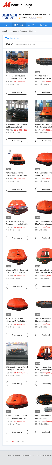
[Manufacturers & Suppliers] (17, 5)
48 (23, 441)
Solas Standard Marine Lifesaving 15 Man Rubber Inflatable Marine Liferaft (16, 321)
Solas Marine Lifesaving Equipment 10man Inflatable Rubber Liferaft (16, 224)
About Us (31, 25)
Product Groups (13, 38)
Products (20, 25)
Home (7, 25)
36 (18, 441)
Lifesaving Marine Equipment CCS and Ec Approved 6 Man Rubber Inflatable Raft (17, 272)
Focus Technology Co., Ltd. (31, 455)
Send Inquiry (17, 92)
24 (13, 441)
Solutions (43, 25)
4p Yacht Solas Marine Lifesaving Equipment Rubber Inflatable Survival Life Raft (17, 175)
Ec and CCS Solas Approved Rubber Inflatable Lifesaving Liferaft (16, 418)
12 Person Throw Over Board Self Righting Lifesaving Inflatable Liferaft (17, 369)
